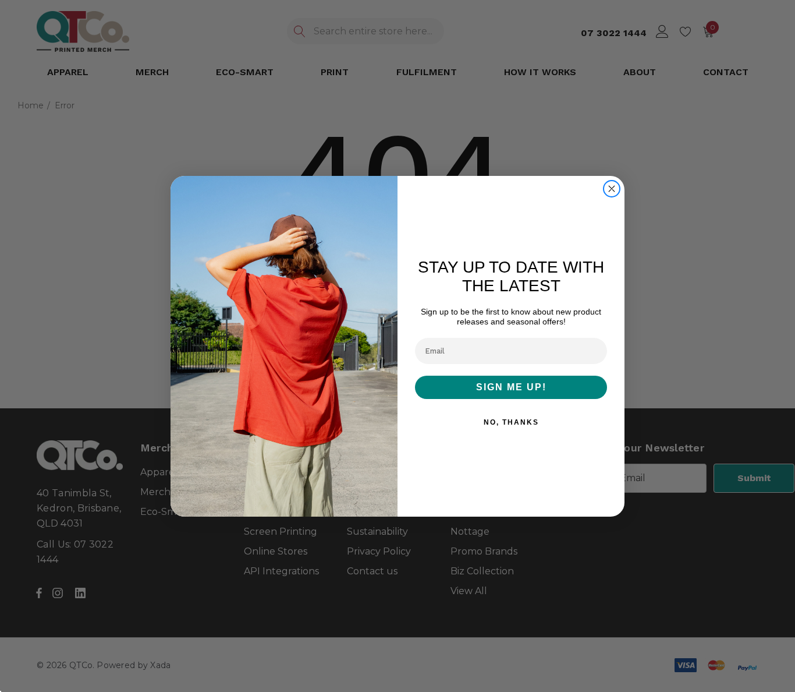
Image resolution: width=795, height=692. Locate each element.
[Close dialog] (612, 189)
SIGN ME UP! (511, 387)
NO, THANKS (511, 422)
